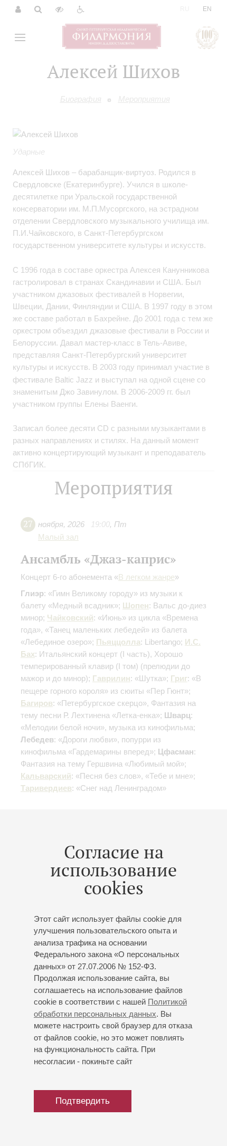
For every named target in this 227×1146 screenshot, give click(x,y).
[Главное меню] (20, 37)
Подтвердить (82, 1101)
